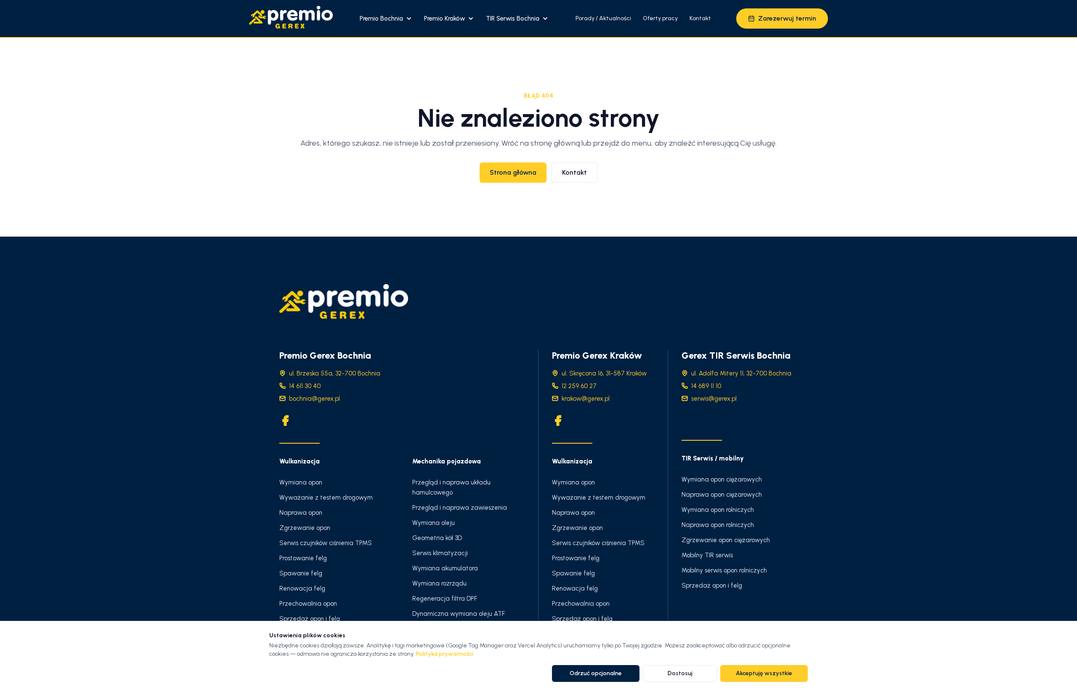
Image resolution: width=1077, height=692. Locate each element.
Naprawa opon (300, 512)
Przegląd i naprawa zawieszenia (459, 507)
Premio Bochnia (381, 18)
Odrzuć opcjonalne (596, 673)
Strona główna (513, 172)
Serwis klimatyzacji (440, 553)
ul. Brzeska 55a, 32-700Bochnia (334, 373)
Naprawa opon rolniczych (718, 525)
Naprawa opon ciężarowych (722, 494)
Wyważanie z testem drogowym (326, 497)
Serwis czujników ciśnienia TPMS (325, 543)
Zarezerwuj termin (787, 18)
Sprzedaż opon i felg (309, 619)
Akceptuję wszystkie (764, 673)
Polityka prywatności (444, 653)
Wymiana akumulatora (445, 568)
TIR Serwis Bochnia (512, 18)
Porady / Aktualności (603, 18)
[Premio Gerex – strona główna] (291, 18)
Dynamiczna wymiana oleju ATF (458, 613)
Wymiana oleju (433, 523)
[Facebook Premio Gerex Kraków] (558, 420)
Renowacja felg (302, 588)
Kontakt (700, 18)
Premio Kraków (444, 18)
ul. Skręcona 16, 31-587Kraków (604, 373)
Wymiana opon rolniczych (718, 510)
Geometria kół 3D (437, 538)
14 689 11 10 (706, 386)
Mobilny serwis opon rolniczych (724, 570)
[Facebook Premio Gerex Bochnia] (285, 420)
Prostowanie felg (303, 558)
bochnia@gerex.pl (314, 398)
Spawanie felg (300, 573)
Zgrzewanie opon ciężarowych (726, 540)
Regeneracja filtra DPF (444, 598)
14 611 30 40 (305, 386)
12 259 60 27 (579, 386)
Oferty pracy (660, 18)
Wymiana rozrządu (439, 583)
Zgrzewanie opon (304, 528)
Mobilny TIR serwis (707, 555)
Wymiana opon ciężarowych (722, 479)
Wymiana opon (300, 482)
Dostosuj (680, 673)
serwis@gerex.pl (714, 398)
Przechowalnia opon (308, 603)
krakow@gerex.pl (586, 398)
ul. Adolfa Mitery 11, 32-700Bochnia (741, 373)
